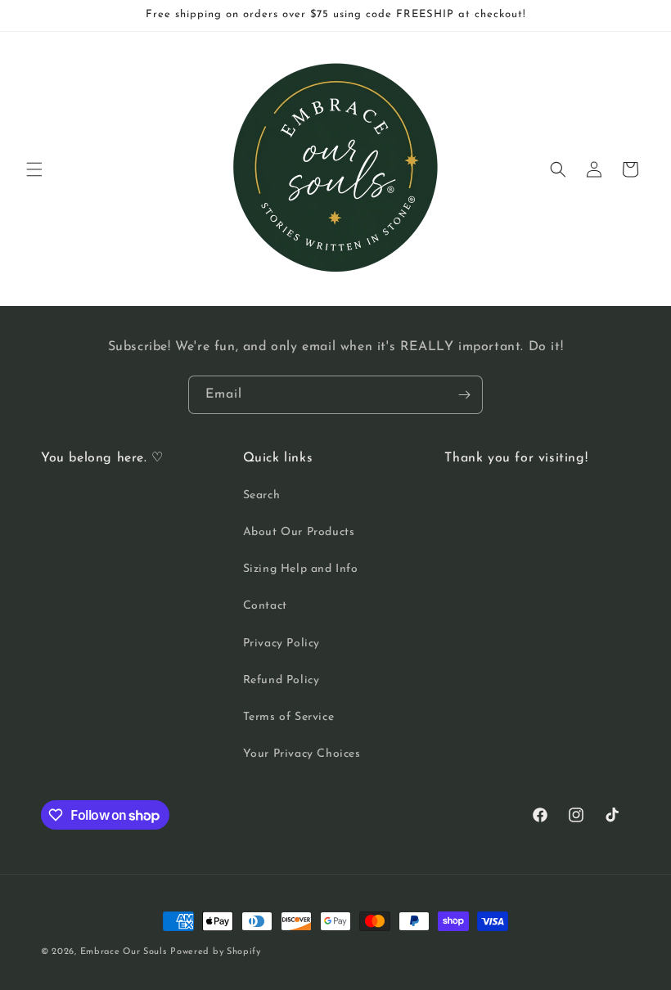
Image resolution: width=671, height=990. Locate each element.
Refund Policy (281, 680)
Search (262, 495)
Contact (265, 606)
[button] (34, 169)
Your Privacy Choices (302, 754)
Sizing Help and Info (300, 569)
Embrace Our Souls (123, 951)
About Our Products (299, 532)
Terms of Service (289, 717)
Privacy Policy (281, 643)
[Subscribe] (464, 395)
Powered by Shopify (215, 951)
